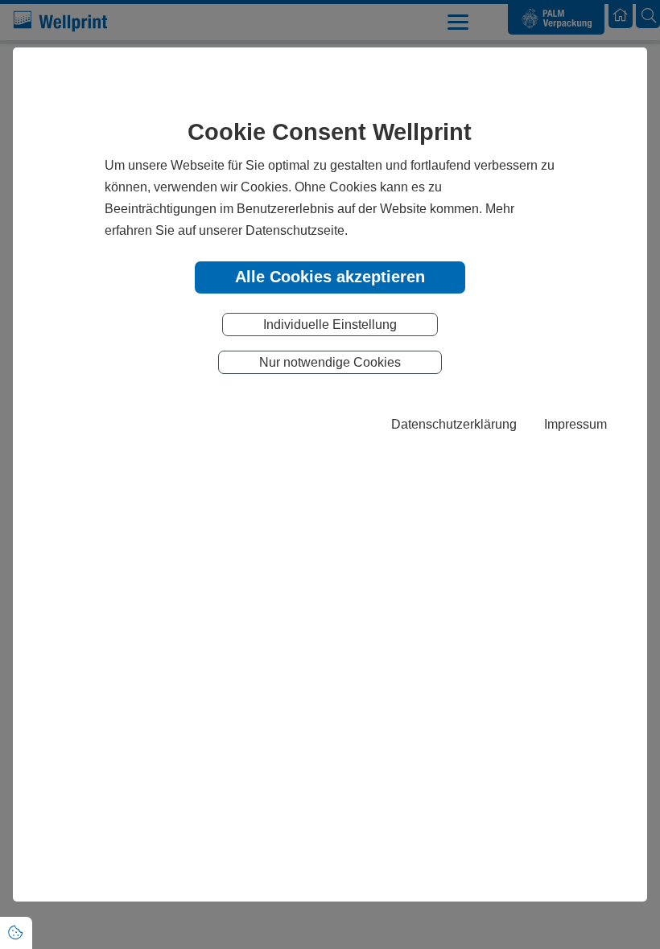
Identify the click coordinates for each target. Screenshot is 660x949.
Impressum (575, 424)
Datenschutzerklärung (454, 424)
